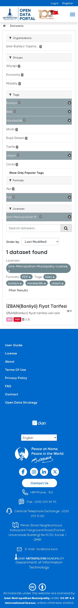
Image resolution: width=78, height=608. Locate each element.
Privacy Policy (16, 378)
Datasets (16, 26)
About (9, 361)
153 (50, 492)
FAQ (8, 386)
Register (67, 3)
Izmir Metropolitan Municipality (27, 598)
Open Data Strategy (21, 402)
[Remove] (9, 270)
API (9, 319)
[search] (66, 228)
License (11, 353)
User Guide (13, 345)
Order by (12, 242)
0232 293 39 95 (45, 502)
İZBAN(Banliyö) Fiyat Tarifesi (36, 306)
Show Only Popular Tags (26, 173)
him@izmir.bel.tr (47, 549)
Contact (11, 394)
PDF (17, 319)
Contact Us (39, 483)
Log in (54, 3)
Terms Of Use (15, 369)
